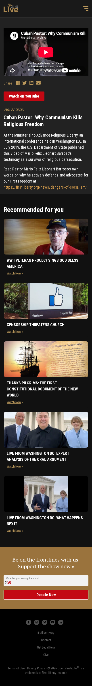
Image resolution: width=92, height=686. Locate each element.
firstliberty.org (46, 632)
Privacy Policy (36, 668)
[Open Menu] (85, 8)
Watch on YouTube (24, 96)
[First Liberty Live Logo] (11, 8)
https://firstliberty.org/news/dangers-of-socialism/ (45, 187)
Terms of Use (16, 668)
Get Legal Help (46, 647)
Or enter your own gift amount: (22, 578)
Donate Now (46, 594)
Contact (46, 640)
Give (46, 655)
